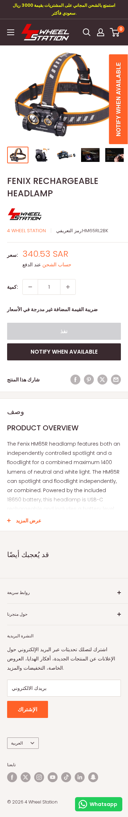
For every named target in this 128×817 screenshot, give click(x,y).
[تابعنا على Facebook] (12, 777)
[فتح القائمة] (10, 32)
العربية (17, 743)
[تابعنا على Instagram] (39, 777)
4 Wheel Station (26, 230)
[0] (115, 32)
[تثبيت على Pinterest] (89, 380)
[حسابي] (100, 32)
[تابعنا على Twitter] (26, 777)
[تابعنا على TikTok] (66, 777)
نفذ (64, 331)
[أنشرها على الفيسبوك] (75, 380)
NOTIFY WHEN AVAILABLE (64, 351)
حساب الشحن (56, 264)
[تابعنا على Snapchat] (93, 777)
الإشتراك (27, 709)
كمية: (12, 286)
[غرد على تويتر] (102, 380)
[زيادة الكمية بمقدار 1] (67, 286)
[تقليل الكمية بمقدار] (30, 286)
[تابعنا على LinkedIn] (80, 777)
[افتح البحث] (87, 32)
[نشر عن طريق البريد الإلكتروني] (116, 380)
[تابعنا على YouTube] (53, 777)
